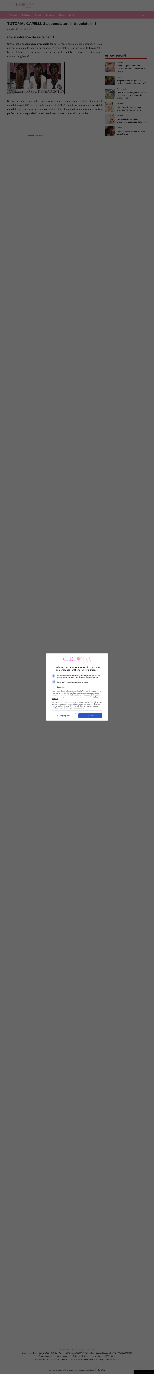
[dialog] (77, 687)
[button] (77, 687)
